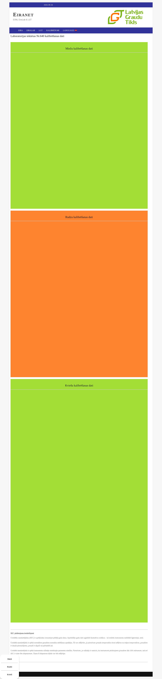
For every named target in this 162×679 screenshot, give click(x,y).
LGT (41, 30)
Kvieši (9, 675)
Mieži (9, 659)
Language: (69, 30)
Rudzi (9, 667)
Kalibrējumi (52, 30)
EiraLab (31, 30)
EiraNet (23, 15)
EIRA (20, 30)
